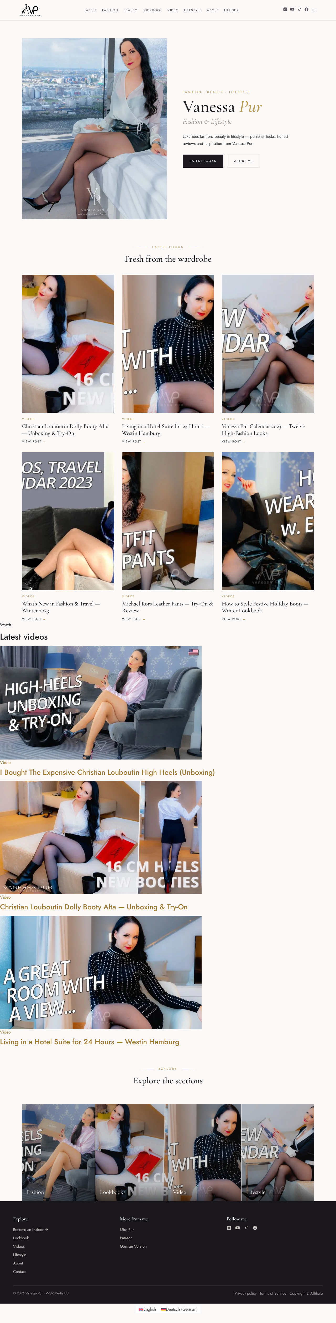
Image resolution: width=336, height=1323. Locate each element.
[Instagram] (285, 10)
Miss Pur (127, 1229)
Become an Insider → (30, 1229)
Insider (231, 10)
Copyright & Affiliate (306, 1293)
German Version (133, 1246)
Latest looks (203, 161)
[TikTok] (299, 10)
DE (314, 10)
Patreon (126, 1238)
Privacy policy (245, 1293)
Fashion (110, 10)
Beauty (131, 10)
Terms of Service (273, 1293)
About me (243, 161)
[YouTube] (292, 10)
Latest (91, 10)
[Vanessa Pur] (29, 10)
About (213, 10)
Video (173, 10)
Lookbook (152, 10)
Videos (19, 1246)
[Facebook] (306, 10)
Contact (19, 1271)
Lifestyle (193, 10)
